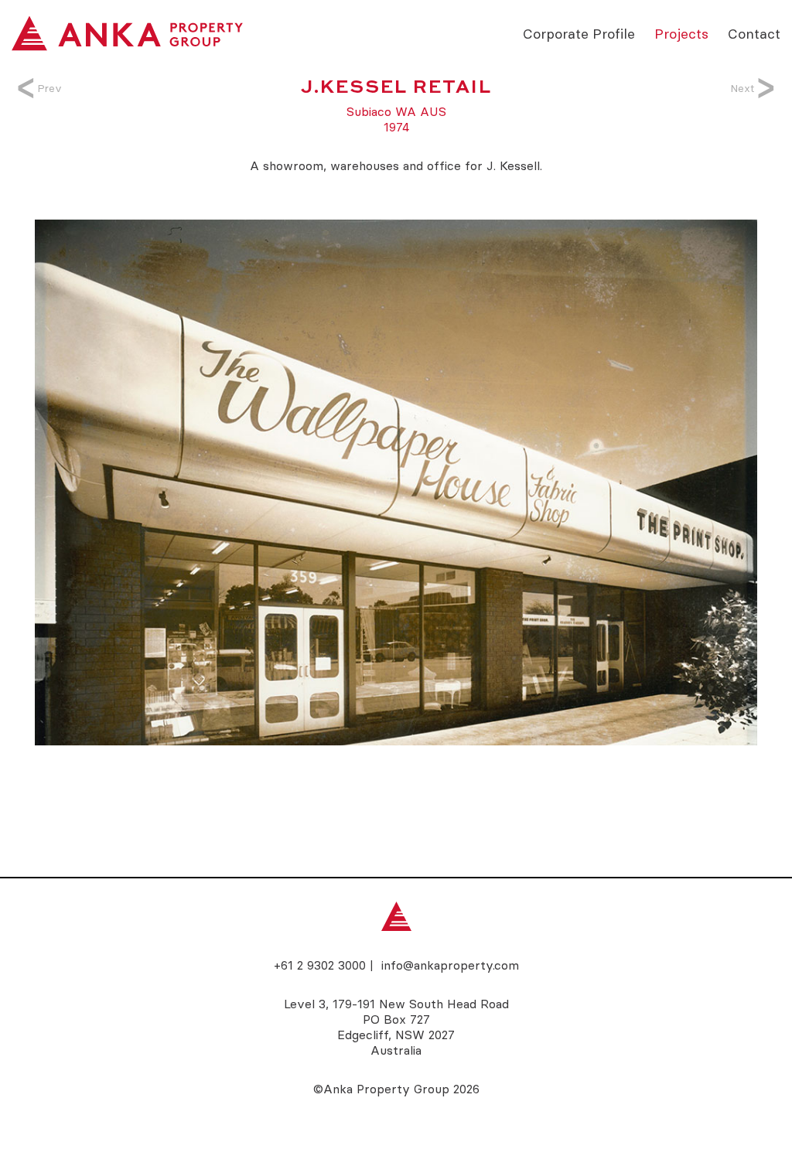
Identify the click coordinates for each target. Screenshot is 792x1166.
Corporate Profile (579, 33)
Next (742, 88)
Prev (49, 88)
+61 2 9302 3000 (320, 965)
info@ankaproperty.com (450, 965)
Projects (681, 33)
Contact (754, 33)
